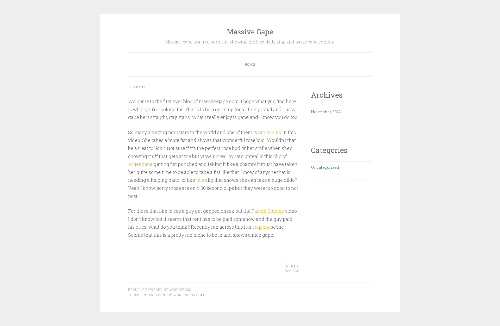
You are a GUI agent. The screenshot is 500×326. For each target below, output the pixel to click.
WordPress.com (188, 295)
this (200, 180)
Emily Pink (269, 132)
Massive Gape (250, 31)
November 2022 (326, 111)
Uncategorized (325, 167)
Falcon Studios (268, 211)
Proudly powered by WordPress (159, 289)
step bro (261, 227)
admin (139, 87)
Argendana (140, 164)
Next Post (292, 268)
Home (250, 64)
